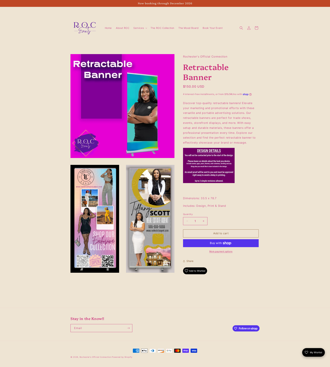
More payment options (221, 251)
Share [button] (190, 260)
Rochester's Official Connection (95, 357)
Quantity (188, 214)
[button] (139, 28)
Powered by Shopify (122, 357)
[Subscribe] (128, 328)
